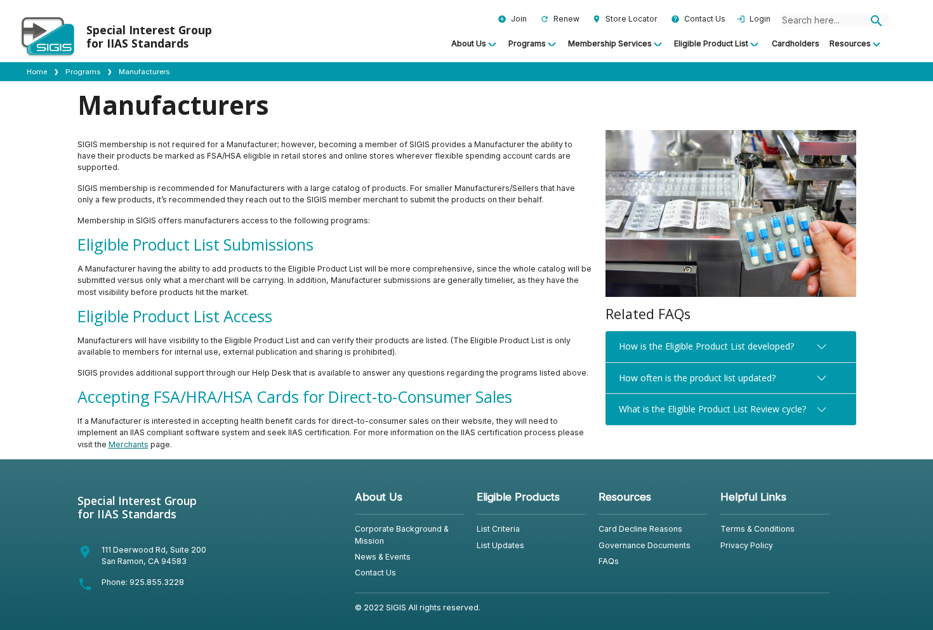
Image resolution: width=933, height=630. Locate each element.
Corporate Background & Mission (402, 534)
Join (512, 18)
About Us (468, 43)
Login (753, 18)
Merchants (129, 444)
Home (37, 71)
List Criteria (498, 529)
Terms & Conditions (757, 529)
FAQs (609, 561)
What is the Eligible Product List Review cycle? (712, 409)
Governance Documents (645, 545)
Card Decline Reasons (640, 529)
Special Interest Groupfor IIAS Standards (137, 507)
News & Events (383, 556)
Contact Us (698, 18)
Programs (527, 43)
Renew (559, 18)
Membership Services (610, 43)
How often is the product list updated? (697, 378)
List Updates (500, 545)
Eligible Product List (711, 43)
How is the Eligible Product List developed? (706, 346)
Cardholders (795, 43)
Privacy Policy (746, 545)
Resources (850, 43)
